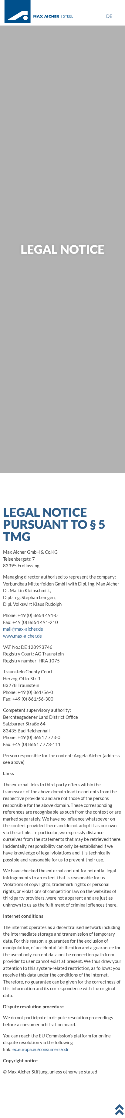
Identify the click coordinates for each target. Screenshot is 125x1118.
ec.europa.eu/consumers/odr (40, 1049)
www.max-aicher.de (22, 636)
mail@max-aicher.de (23, 629)
